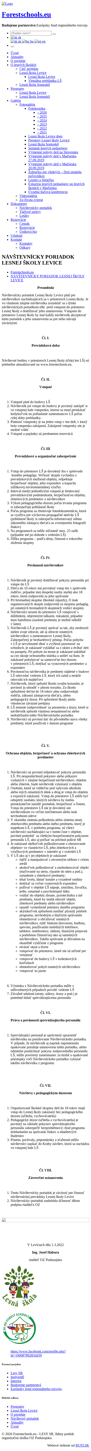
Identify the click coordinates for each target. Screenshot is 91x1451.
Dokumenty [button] (19, 204)
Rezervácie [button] (18, 220)
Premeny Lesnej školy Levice (49, 140)
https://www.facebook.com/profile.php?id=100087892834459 (38, 1353)
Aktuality (17, 57)
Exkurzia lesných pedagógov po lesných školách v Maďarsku (56, 186)
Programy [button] (17, 88)
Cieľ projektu (28, 69)
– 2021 (42, 132)
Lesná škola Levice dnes (45, 136)
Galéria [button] (16, 100)
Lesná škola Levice (41, 77)
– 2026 (42, 112)
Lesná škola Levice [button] (32, 73)
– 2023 (42, 124)
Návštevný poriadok (25, 1418)
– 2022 (42, 128)
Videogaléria (28, 196)
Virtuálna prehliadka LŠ (45, 81)
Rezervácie (27, 227)
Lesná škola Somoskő (34, 84)
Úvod (15, 53)
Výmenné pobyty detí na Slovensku (53, 152)
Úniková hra (28, 231)
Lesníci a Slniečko (41, 180)
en (43, 41)
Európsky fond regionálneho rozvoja (36, 1389)
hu (31, 41)
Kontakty (25, 243)
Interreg (16, 1381)
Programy (17, 1406)
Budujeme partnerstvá (26, 1385)
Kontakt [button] (16, 239)
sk (19, 41)
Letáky (24, 216)
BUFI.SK (82, 1445)
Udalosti (16, 235)
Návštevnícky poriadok (35, 208)
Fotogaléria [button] (27, 104)
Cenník (24, 224)
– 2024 (42, 120)
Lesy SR (17, 1373)
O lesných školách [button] (23, 65)
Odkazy (24, 247)
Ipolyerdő (17, 1377)
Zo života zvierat (31, 200)
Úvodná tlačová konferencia (48, 192)
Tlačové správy (30, 212)
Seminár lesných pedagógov (48, 148)
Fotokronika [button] (36, 108)
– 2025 (42, 116)
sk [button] (19, 37)
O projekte (18, 61)
